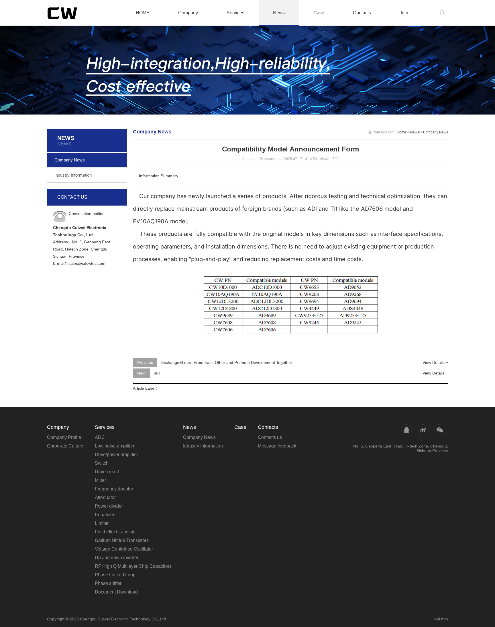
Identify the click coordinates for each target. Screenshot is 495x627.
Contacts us (270, 437)
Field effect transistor (116, 531)
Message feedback (277, 445)
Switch (102, 463)
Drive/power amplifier (116, 454)
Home (401, 132)
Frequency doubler (114, 488)
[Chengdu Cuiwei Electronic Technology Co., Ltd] (74, 13)
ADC (100, 437)
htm (444, 619)
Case (318, 12)
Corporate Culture (65, 445)
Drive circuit (107, 471)
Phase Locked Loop (115, 574)
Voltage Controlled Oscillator (124, 549)
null (157, 373)
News (279, 12)
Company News (69, 159)
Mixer (100, 480)
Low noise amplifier (114, 445)
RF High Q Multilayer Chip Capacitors (133, 566)
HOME (143, 12)
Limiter (102, 523)
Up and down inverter (116, 557)
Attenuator (105, 497)
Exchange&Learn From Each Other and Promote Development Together (226, 362)
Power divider (109, 506)
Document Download (116, 591)
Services (235, 12)
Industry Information (73, 175)
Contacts (362, 12)
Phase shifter (108, 583)
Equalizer (104, 514)
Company (188, 12)
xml (437, 619)
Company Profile (64, 437)
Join (404, 12)
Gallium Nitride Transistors (122, 540)
